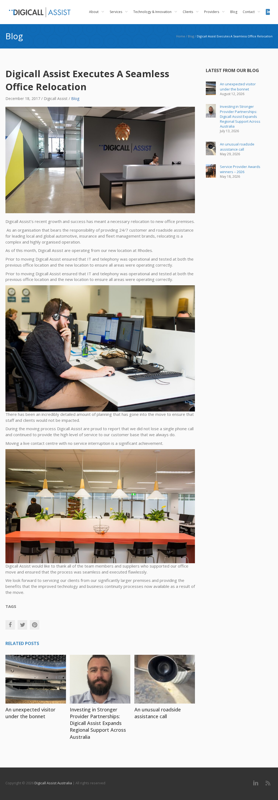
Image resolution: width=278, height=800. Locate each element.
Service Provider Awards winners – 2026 (240, 169)
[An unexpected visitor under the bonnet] (35, 678)
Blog (191, 36)
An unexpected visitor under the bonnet (30, 713)
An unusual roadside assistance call (157, 713)
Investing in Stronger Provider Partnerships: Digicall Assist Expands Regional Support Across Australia (98, 723)
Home (180, 36)
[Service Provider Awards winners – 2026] (211, 171)
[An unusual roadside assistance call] (164, 678)
